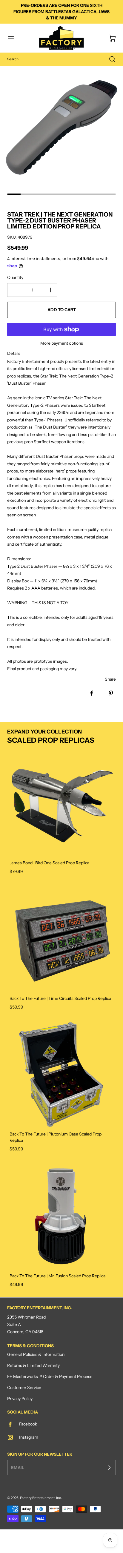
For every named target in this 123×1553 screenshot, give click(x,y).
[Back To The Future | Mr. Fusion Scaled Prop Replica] (61, 1216)
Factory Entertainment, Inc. (41, 1498)
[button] (13, 38)
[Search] (109, 59)
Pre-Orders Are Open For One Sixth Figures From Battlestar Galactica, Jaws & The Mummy (61, 12)
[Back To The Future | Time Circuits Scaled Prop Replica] (61, 938)
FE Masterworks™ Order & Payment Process (49, 1376)
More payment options (61, 343)
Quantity (15, 277)
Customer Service (24, 1387)
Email (17, 1467)
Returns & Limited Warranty (33, 1365)
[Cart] (109, 38)
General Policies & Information (35, 1354)
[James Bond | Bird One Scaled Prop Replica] (61, 803)
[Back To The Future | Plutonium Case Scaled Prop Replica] (61, 1074)
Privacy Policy (20, 1398)
